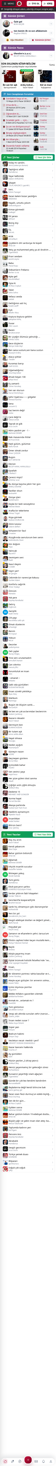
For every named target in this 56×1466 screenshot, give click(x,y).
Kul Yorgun (44, 98)
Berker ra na (45, 106)
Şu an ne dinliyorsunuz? (18, 126)
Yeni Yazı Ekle (44, 834)
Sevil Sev (43, 114)
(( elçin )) (43, 139)
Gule (42, 147)
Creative (43, 120)
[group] (10, 79)
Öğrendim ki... (13, 113)
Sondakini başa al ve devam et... (16, 98)
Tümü (52, 64)
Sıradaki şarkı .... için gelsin (16, 120)
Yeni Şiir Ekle (44, 157)
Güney (42, 126)
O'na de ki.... (12, 105)
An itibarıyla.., (13, 139)
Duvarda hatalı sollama (17, 145)
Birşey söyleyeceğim (16, 133)
